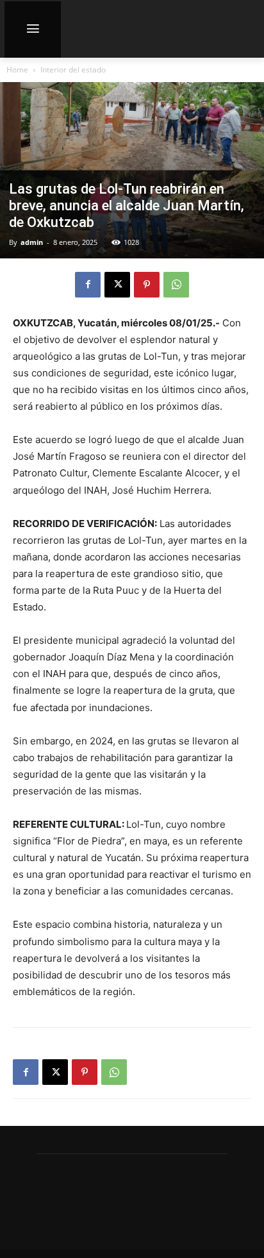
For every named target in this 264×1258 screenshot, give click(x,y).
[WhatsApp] (176, 285)
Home (17, 69)
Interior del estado (73, 69)
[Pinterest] (147, 285)
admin (32, 242)
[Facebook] (88, 285)
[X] (117, 285)
